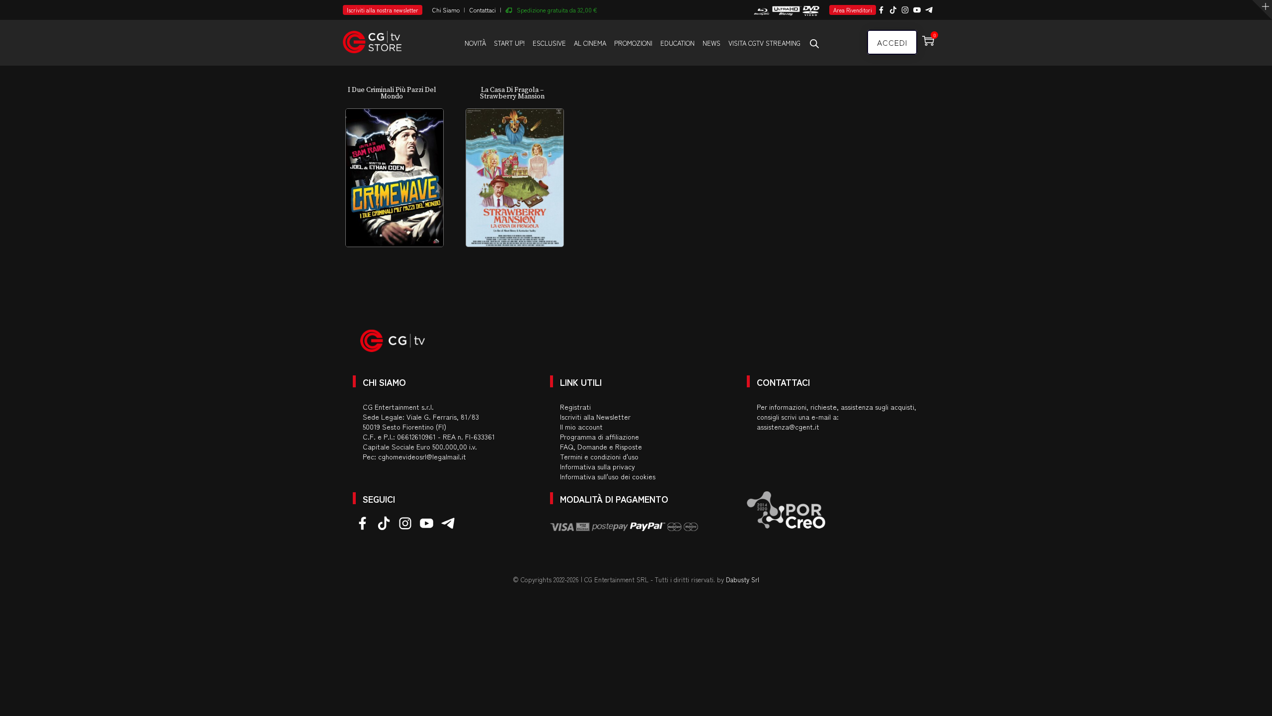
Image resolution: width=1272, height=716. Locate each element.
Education (677, 43)
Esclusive (549, 43)
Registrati (575, 407)
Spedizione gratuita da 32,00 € (557, 9)
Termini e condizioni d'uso (599, 456)
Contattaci (483, 9)
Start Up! (509, 43)
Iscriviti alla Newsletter (595, 417)
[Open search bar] (814, 43)
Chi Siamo (446, 9)
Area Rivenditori (852, 10)
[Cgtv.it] (372, 37)
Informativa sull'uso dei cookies (607, 476)
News (711, 43)
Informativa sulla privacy (597, 466)
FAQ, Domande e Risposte (601, 446)
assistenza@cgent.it (788, 427)
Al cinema (590, 43)
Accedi (892, 42)
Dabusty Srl (742, 579)
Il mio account (581, 427)
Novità (475, 43)
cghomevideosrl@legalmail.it (422, 456)
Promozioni (633, 43)
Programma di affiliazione (599, 437)
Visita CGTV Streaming (764, 43)
